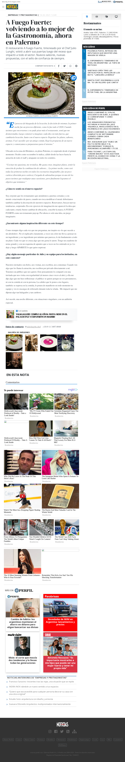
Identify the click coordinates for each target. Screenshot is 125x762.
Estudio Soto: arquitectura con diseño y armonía (31, 699)
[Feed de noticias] (67, 731)
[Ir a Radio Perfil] (104, 2)
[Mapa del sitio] (74, 731)
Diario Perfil (8, 740)
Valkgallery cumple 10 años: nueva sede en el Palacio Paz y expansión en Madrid (42, 315)
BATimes (62, 745)
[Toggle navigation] (4, 6)
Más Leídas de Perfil (94, 108)
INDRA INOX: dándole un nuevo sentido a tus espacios (33, 686)
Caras (19, 740)
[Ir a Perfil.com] (118, 2)
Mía (109, 740)
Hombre (50, 740)
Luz (102, 740)
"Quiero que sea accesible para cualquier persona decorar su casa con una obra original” (41, 692)
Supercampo (84, 740)
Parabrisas (72, 740)
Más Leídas (89, 46)
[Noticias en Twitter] (62, 731)
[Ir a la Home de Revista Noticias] (12, 6)
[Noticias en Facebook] (55, 731)
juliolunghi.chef (34, 326)
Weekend (61, 740)
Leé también (23, 311)
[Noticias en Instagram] (50, 731)
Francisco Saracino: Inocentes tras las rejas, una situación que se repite (41, 681)
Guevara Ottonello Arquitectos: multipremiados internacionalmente (40, 704)
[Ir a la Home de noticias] (62, 724)
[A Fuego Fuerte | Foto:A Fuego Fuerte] (14, 342)
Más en (9, 590)
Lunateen (117, 740)
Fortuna (41, 740)
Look (95, 740)
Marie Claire (29, 740)
